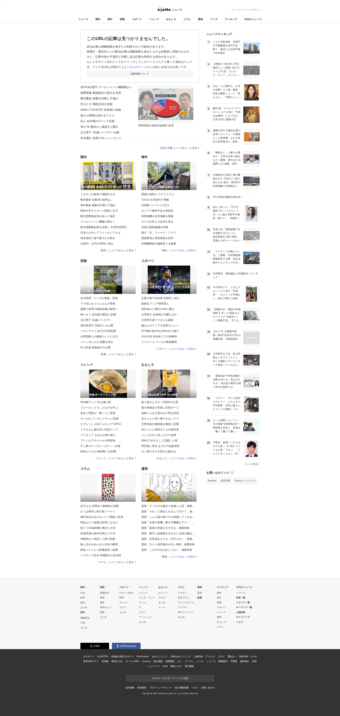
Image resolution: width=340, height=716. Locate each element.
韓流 (102, 612)
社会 (82, 592)
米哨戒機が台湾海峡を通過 (157, 216)
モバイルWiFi (132, 661)
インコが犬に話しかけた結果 (158, 435)
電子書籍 (189, 666)
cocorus (146, 661)
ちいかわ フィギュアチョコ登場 (99, 418)
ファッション (146, 617)
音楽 (102, 602)
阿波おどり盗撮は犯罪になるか (99, 522)
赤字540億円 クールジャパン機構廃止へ (106, 87)
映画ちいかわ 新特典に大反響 (98, 451)
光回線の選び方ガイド (122, 656)
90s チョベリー (186, 612)
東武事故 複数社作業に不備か (99, 98)
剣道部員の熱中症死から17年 (97, 533)
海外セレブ (105, 607)
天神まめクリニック (180, 656)
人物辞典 (240, 612)
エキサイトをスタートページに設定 (170, 678)
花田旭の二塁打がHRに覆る (158, 309)
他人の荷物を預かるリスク (97, 115)
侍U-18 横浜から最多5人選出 (99, 126)
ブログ (221, 656)
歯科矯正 (244, 661)
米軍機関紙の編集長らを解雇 (158, 243)
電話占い (231, 656)
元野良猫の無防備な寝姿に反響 (160, 424)
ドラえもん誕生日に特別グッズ (99, 429)
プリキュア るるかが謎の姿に (98, 435)
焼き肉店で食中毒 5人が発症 (97, 238)
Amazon (212, 480)
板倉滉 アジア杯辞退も (155, 303)
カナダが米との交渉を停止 (157, 221)
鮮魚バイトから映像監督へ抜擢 (99, 549)
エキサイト (255, 9)
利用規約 (141, 687)
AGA (165, 666)
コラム (187, 19)
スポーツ (137, 19)
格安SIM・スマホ (248, 656)
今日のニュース (253, 19)
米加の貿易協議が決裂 (154, 227)
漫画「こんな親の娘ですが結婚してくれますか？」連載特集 (169, 517)
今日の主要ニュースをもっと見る (178, 147)
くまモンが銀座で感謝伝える (97, 194)
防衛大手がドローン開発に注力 (99, 210)
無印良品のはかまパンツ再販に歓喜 (101, 517)
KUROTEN (102, 656)
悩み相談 (158, 661)
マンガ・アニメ (147, 597)
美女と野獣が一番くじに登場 (97, 413)
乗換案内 (222, 661)
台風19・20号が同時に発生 (96, 243)
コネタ (161, 597)
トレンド (154, 19)
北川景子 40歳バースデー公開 (99, 132)
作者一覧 (240, 597)
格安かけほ (117, 661)
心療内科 (198, 656)
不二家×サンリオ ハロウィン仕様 (100, 446)
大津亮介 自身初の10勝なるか (159, 314)
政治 (82, 602)
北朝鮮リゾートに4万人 (155, 205)
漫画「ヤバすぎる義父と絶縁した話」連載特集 (169, 506)
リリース (240, 592)
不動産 (233, 661)
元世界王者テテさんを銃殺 (157, 320)
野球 (121, 597)
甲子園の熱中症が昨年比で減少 (160, 331)
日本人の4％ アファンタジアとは (100, 232)
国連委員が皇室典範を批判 (157, 238)
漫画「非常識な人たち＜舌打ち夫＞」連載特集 (169, 538)
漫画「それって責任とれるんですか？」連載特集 (169, 511)
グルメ (142, 612)
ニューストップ (239, 9)
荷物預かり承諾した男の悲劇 (97, 538)
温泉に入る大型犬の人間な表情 (160, 413)
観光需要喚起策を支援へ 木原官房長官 (103, 227)
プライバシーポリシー (160, 687)
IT (140, 607)
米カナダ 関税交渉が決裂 (96, 104)
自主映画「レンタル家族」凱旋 (99, 298)
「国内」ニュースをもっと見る (116, 250)
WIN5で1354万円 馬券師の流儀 (100, 109)
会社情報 (129, 687)
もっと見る (251, 463)
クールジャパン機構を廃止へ (97, 221)
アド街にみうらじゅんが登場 (97, 303)
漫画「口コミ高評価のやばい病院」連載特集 (168, 544)
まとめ (83, 607)
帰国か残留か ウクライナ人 (157, 194)
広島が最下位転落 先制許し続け (160, 298)
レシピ (200, 661)
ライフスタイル (186, 602)
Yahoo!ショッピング (245, 480)
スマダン (182, 592)
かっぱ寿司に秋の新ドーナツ (97, 511)
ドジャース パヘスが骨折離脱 (159, 342)
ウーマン (189, 661)
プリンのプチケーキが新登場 (97, 440)
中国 (82, 622)
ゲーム (142, 602)
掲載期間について (140, 73)
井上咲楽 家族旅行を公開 (95, 347)
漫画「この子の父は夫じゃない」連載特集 (166, 549)
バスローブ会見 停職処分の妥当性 (100, 555)
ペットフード (153, 666)
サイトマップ (243, 617)
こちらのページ (137, 67)
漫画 (200, 19)
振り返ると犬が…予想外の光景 (159, 402)
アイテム (210, 656)
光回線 (105, 661)
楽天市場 (225, 480)
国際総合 (85, 617)
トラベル (182, 607)
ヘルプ (239, 621)
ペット (161, 607)
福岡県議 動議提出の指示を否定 (100, 92)
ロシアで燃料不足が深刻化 (157, 210)
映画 (102, 597)
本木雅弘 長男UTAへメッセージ (100, 138)
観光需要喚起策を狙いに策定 (97, 216)
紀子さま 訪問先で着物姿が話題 (99, 506)
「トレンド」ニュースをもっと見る (114, 458)
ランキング (231, 19)
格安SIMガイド (91, 661)
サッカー (124, 602)
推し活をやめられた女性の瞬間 (99, 544)
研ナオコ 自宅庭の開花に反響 (98, 314)
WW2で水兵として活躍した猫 (159, 440)
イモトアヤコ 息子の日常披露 (98, 331)
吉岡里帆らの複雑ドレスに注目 (99, 336)
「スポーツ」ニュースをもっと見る (174, 348)
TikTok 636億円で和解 (155, 199)
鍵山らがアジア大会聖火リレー (160, 325)
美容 (254, 661)
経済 (82, 597)
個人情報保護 (181, 687)
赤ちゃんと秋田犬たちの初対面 (160, 429)
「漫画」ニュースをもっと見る (176, 556)
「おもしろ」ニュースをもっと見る (174, 458)
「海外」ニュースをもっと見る (176, 250)
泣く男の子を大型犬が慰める (158, 451)
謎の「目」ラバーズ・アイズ (158, 232)
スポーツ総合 (126, 592)
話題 (199, 597)
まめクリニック (160, 656)
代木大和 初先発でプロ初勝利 (159, 336)
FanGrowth (143, 656)
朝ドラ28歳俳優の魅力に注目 (98, 528)
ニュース (83, 19)
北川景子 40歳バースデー (95, 320)
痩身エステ (176, 666)
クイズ (214, 19)
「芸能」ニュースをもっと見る (116, 354)
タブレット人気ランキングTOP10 (100, 424)
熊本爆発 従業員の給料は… (96, 199)
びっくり (163, 592)
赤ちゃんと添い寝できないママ (160, 418)
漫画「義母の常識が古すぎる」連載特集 (165, 528)
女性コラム (183, 597)
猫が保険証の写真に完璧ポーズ (160, 407)
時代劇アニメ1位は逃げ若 (95, 402)
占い (179, 661)
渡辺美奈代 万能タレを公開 (96, 325)
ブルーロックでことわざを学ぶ (99, 407)
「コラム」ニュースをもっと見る (115, 561)
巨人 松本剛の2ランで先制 (97, 121)
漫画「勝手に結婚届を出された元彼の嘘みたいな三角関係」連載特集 (169, 533)
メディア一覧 (243, 602)
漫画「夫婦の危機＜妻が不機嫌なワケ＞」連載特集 (169, 522)
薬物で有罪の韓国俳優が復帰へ (99, 309)
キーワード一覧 (244, 607)
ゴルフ (122, 607)
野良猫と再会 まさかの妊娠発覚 (160, 446)
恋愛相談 (170, 661)
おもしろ (171, 19)
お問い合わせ (208, 687)
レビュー (143, 592)
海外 (109, 19)
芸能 (122, 19)
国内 (97, 19)
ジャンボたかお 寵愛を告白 (96, 342)
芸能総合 (104, 592)
